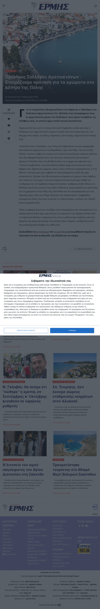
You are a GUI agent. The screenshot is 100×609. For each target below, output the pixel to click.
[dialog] (50, 305)
